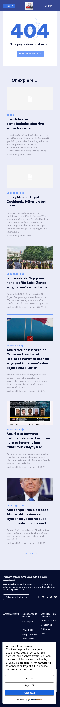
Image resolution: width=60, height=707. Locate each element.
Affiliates (45, 629)
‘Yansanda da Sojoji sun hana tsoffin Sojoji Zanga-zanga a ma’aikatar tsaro (27, 282)
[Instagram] (42, 597)
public (10, 115)
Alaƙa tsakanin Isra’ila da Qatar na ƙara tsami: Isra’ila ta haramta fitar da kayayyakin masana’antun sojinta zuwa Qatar (28, 359)
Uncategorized (15, 193)
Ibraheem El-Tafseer (17, 307)
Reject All (29, 685)
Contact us (46, 625)
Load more (28, 553)
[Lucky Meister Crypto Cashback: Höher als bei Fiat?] (30, 177)
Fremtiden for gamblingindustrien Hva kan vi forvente (25, 123)
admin (9, 154)
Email (43, 633)
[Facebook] (38, 597)
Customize (29, 678)
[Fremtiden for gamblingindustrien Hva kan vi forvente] (30, 99)
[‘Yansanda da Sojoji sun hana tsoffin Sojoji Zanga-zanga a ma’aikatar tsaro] (30, 258)
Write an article (48, 620)
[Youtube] (55, 597)
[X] (51, 597)
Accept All (29, 692)
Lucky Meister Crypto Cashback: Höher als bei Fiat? (26, 201)
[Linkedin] (47, 597)
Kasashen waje (15, 345)
